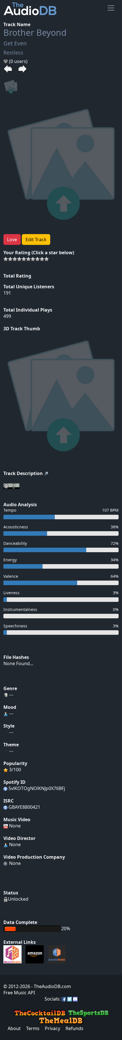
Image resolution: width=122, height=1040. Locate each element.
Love (12, 239)
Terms (32, 1028)
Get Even (15, 43)
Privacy (52, 1028)
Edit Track (36, 239)
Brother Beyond (34, 32)
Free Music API (19, 992)
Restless (13, 52)
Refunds (74, 1028)
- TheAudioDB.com (50, 986)
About (14, 1028)
